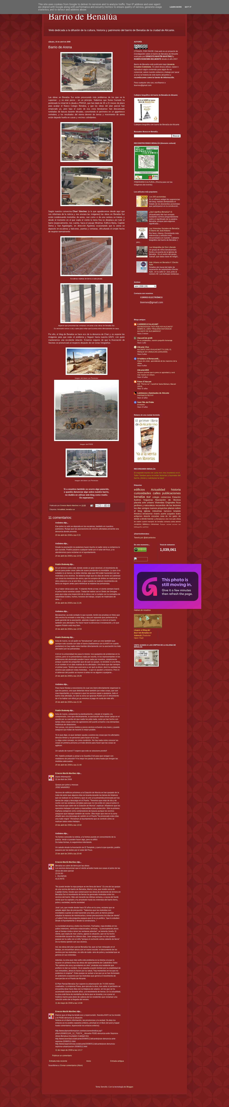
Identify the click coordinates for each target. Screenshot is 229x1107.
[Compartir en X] (102, 505)
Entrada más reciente (58, 1061)
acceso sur (176, 524)
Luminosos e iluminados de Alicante (153, 393)
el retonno (141, 405)
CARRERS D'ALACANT (147, 324)
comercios (166, 497)
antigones (138, 516)
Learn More (176, 7)
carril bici (145, 527)
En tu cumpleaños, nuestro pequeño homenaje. (155, 340)
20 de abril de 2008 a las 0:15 (68, 535)
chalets (157, 514)
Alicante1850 (143, 370)
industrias (157, 511)
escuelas (155, 516)
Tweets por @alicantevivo (145, 538)
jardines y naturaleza (144, 505)
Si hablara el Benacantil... (148, 359)
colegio (155, 497)
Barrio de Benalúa (82, 16)
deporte (147, 516)
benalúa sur (70, 509)
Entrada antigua (117, 1061)
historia (176, 489)
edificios (139, 489)
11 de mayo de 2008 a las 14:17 (68, 1050)
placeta (137, 502)
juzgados (171, 514)
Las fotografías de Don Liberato (162, 247)
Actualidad (61, 509)
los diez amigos (141, 508)
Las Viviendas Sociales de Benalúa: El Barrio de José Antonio (164, 229)
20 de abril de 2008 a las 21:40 (68, 765)
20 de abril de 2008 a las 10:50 (68, 556)
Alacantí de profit (144, 338)
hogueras (148, 500)
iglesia (147, 511)
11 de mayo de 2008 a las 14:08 (68, 1003)
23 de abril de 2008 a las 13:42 (68, 825)
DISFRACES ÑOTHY (145, 395)
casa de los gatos (168, 516)
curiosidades (142, 493)
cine (167, 519)
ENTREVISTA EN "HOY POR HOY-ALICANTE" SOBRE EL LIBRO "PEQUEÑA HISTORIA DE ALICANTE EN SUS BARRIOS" (155, 329)
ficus (178, 502)
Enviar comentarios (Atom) (71, 1065)
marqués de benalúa (155, 521)
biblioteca (146, 524)
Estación (176, 497)
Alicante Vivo (143, 347)
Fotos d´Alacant (144, 382)
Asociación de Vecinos (168, 500)
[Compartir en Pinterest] (108, 505)
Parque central (165, 524)
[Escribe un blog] (99, 505)
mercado (172, 519)
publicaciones (171, 493)
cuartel (144, 521)
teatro (178, 514)
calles (157, 493)
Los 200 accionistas (157, 197)
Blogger (129, 1087)
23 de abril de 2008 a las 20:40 (68, 854)
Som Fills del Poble (145, 402)
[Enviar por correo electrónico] (96, 505)
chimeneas (155, 524)
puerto (163, 514)
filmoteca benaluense (143, 514)
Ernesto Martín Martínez (65, 773)
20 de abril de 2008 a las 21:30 (68, 702)
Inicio (88, 1061)
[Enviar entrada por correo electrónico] (92, 505)
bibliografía (138, 527)
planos (171, 508)
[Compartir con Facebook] (105, 505)
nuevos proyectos (158, 508)
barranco (168, 511)
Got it (188, 7)
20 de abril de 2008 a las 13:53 (68, 629)
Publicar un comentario (62, 1055)
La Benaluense (159, 519)
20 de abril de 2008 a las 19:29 (68, 676)
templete (177, 511)
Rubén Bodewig (62, 564)
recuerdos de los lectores (168, 505)
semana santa (169, 521)
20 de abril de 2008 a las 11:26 (68, 603)
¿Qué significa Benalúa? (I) (160, 212)
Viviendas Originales (165, 502)
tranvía (150, 519)
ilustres (137, 500)
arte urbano (148, 502)
